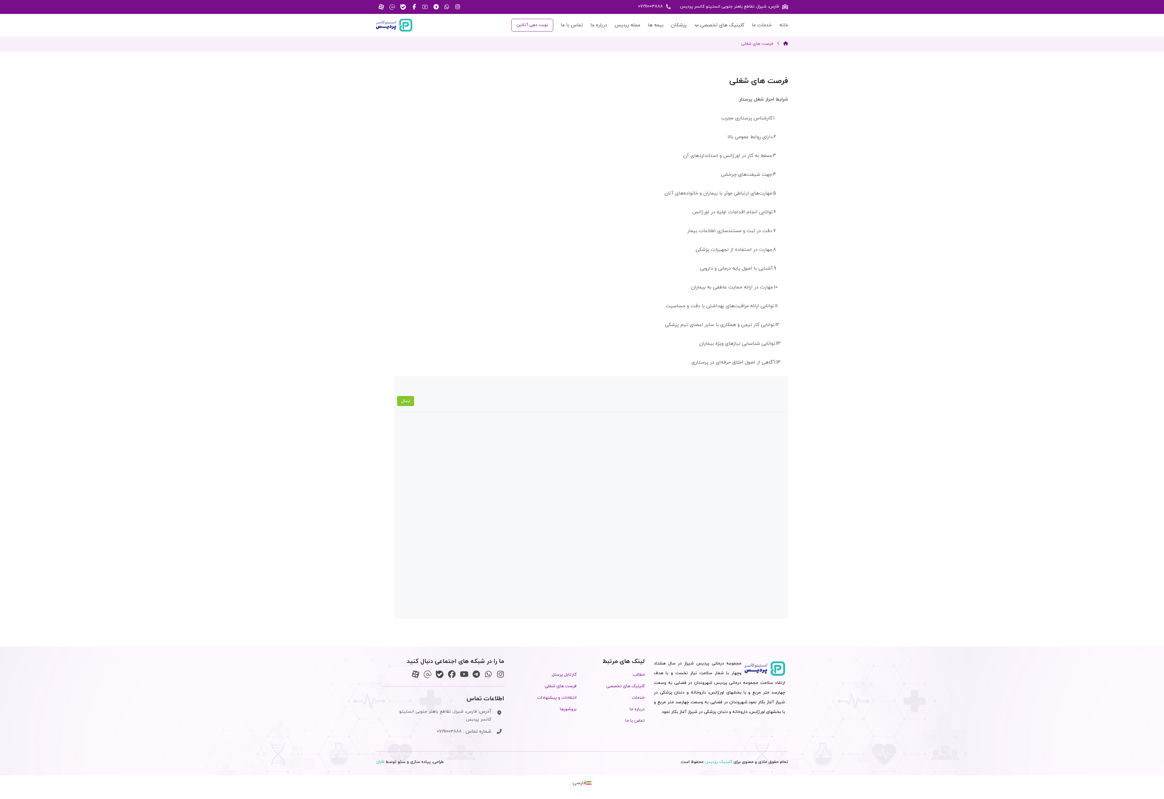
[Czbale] (439, 674)
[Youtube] (464, 674)
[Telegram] (476, 674)
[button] (457, 7)
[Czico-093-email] (427, 674)
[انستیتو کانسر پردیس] (394, 25)
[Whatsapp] (488, 674)
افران (380, 762)
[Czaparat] (415, 674)
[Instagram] (500, 674)
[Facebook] (452, 674)
